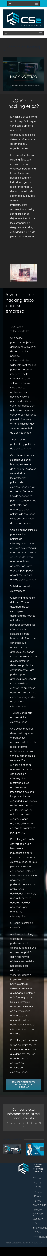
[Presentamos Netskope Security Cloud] (35, 1148)
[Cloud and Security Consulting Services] (12, 1148)
